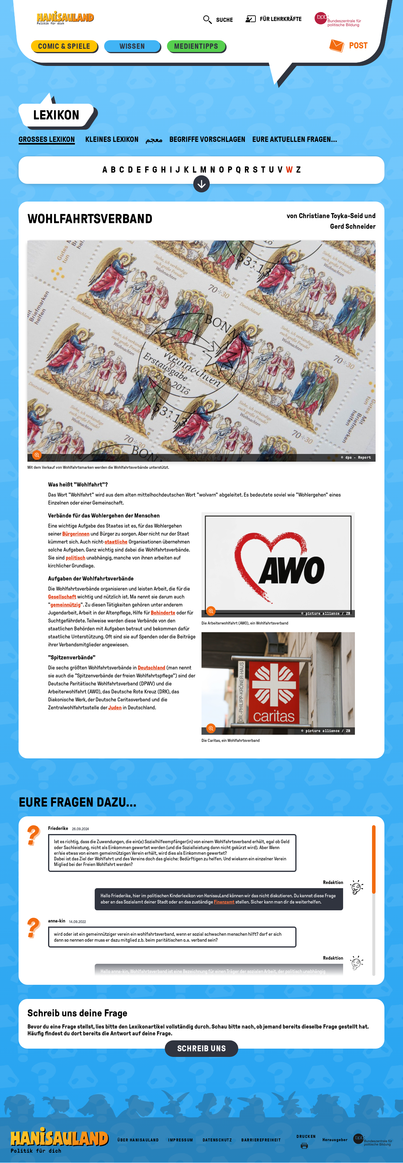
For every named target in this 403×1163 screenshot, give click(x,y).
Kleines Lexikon (112, 139)
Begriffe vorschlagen (207, 139)
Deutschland (151, 668)
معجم (154, 139)
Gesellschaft (62, 597)
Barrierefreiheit (261, 1140)
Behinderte (163, 613)
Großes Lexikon (47, 139)
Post (357, 45)
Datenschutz (217, 1140)
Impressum (180, 1140)
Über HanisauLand (138, 1140)
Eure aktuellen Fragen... (294, 139)
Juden (115, 708)
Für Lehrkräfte (280, 19)
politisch (75, 558)
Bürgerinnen (75, 534)
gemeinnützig (65, 605)
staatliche (116, 542)
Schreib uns (201, 1048)
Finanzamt (224, 901)
